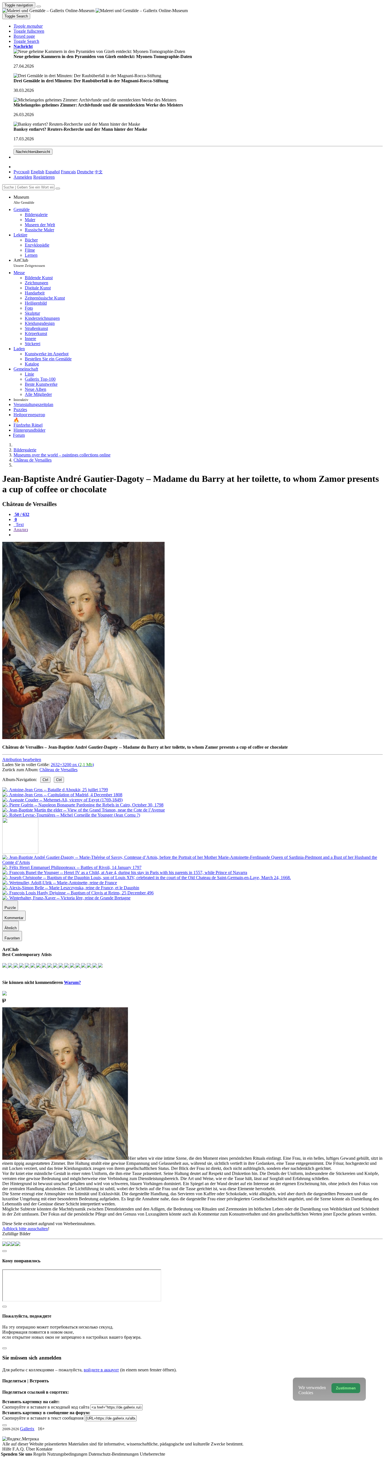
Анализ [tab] (21, 529)
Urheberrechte (152, 1454)
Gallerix (27, 1428)
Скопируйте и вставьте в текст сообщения (42, 1418)
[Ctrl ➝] (192, 862)
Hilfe (7, 1449)
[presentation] (198, 534)
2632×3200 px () (72, 764)
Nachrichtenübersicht (33, 152)
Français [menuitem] (68, 171)
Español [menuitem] (52, 171)
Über (31, 1449)
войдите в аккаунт (101, 1369)
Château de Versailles (58, 769)
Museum (24, 200)
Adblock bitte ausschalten (25, 1228)
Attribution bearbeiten (21, 759)
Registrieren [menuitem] (44, 177)
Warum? (72, 982)
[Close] (58, 188)
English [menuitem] (37, 171)
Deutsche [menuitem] (85, 171)
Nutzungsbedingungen (67, 1454)
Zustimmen (346, 1388)
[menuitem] (99, 171)
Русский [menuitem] (22, 171)
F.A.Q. (19, 1449)
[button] (28, 26)
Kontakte (44, 1449)
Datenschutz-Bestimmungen (114, 1454)
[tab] (21, 514)
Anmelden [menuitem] (23, 177)
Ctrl (45, 780)
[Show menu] (38, 6)
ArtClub (29, 263)
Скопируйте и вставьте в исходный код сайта (45, 1407)
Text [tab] (19, 524)
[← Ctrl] (71, 815)
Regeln (40, 1454)
